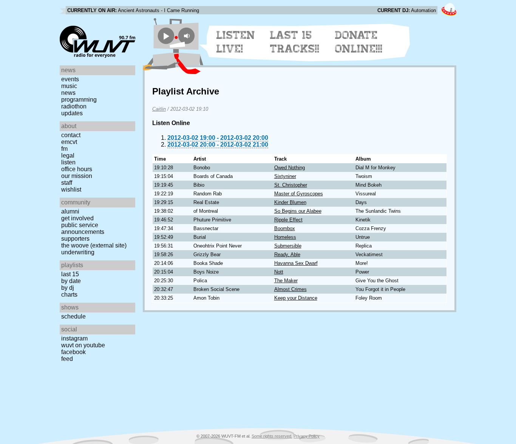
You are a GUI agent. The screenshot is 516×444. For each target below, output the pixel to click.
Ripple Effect (288, 220)
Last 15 (70, 274)
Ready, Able (287, 254)
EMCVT (69, 142)
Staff (66, 182)
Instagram (74, 338)
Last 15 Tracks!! (295, 42)
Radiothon (74, 106)
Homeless (285, 237)
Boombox (284, 228)
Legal (67, 155)
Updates (72, 113)
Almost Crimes (290, 289)
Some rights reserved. (272, 436)
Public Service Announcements (82, 228)
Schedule (73, 316)
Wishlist (71, 189)
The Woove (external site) (94, 245)
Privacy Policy (307, 436)
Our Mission (76, 176)
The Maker (286, 280)
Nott (278, 272)
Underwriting (77, 252)
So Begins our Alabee (297, 211)
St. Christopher (290, 185)
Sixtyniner (285, 176)
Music (69, 86)
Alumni (70, 211)
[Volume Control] (187, 35)
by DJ (67, 288)
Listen (68, 162)
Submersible (287, 246)
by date (71, 281)
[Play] (166, 35)
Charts (69, 294)
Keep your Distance (295, 298)
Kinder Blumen (290, 202)
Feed (67, 359)
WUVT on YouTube (83, 345)
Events (70, 79)
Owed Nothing (289, 167)
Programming (79, 99)
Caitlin (159, 109)
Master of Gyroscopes (298, 193)
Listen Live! (235, 42)
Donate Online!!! (359, 42)
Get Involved (77, 218)
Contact (70, 135)
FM (64, 148)
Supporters (75, 238)
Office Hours (76, 169)
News (68, 93)
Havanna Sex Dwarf (296, 263)
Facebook (73, 352)
